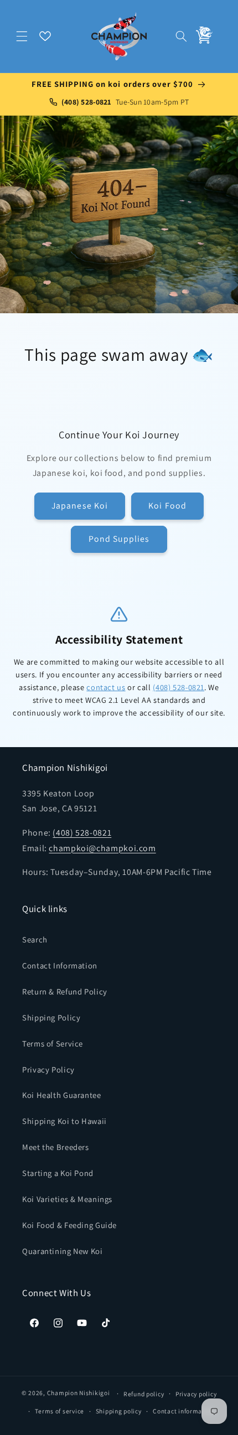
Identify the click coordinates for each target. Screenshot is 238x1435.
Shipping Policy (51, 1017)
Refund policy (143, 1394)
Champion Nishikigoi (78, 1393)
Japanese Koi (79, 505)
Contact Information (59, 965)
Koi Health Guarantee (61, 1095)
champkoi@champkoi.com (102, 848)
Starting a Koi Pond (58, 1173)
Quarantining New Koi (62, 1251)
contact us (105, 687)
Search (35, 939)
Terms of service (59, 1411)
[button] (22, 36)
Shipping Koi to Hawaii (64, 1121)
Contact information (183, 1411)
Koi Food (167, 505)
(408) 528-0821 (178, 687)
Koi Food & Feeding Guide (69, 1225)
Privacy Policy (48, 1069)
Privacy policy (195, 1394)
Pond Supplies (119, 539)
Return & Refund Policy (64, 991)
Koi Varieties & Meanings (67, 1199)
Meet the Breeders (55, 1147)
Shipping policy (119, 1411)
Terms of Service (52, 1043)
